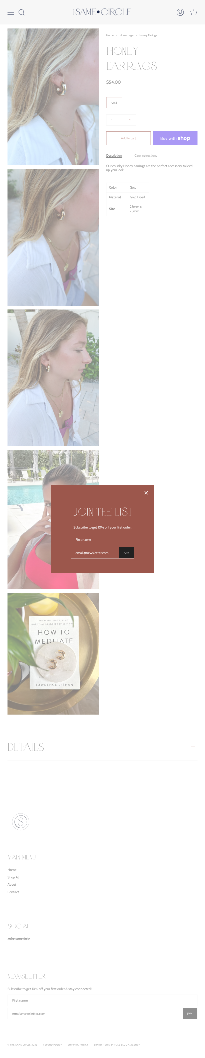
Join (127, 552)
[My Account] (180, 12)
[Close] (146, 492)
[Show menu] (11, 12)
